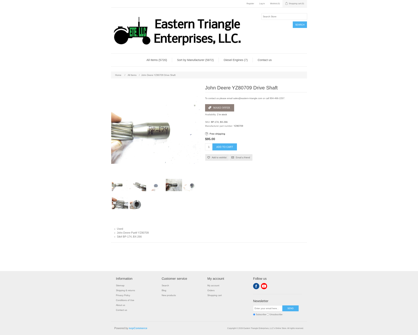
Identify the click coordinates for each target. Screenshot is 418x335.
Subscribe (261, 314)
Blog (164, 290)
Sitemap (120, 285)
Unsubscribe (276, 314)
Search (300, 24)
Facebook (256, 286)
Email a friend (243, 157)
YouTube (264, 286)
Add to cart (224, 147)
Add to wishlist (219, 157)
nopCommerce (138, 328)
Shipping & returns (125, 290)
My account (213, 285)
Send (290, 308)
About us (120, 305)
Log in (262, 3)
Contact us (265, 60)
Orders (211, 290)
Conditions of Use (125, 300)
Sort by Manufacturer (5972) (195, 60)
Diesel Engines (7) (236, 60)
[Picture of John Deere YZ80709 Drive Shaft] (120, 185)
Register (250, 3)
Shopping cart (214, 295)
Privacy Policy (123, 295)
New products (169, 295)
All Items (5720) (156, 60)
